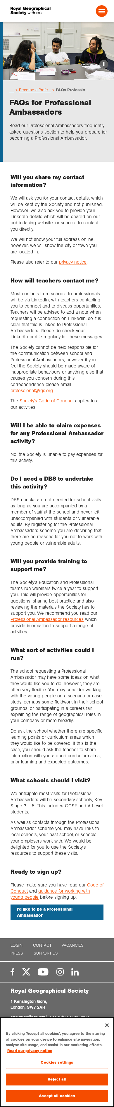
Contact (42, 945)
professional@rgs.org (32, 390)
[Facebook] (12, 971)
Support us (46, 953)
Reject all (57, 1079)
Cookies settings (57, 1062)
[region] (57, 1062)
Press (17, 953)
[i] (58, 75)
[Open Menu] (102, 11)
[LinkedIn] (75, 971)
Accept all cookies (57, 1096)
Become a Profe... (35, 90)
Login (17, 945)
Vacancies (73, 945)
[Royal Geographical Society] (29, 11)
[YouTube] (43, 971)
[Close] (107, 1025)
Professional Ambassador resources (47, 619)
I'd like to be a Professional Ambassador (44, 912)
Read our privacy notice (29, 1051)
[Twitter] (26, 971)
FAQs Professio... (72, 90)
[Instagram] (60, 971)
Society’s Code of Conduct (47, 401)
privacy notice (73, 262)
